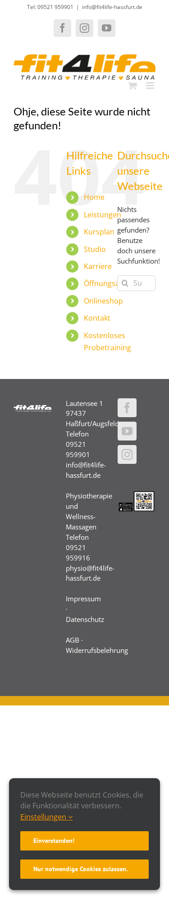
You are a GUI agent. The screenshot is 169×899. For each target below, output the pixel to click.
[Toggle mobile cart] (132, 85)
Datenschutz (85, 619)
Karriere (98, 266)
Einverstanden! (53, 841)
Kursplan (99, 232)
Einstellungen (44, 817)
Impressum (83, 598)
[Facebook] (127, 407)
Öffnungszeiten (110, 283)
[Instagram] (127, 454)
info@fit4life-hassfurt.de (112, 7)
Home (94, 197)
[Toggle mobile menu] (150, 85)
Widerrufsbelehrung (97, 650)
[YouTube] (127, 431)
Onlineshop (103, 301)
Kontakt (97, 318)
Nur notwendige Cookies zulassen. (80, 869)
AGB (72, 639)
